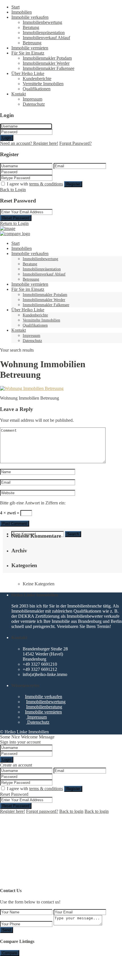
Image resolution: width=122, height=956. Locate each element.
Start (15, 7)
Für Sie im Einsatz (27, 53)
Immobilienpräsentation (44, 32)
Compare (9, 953)
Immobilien (21, 12)
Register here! (12, 811)
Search (73, 534)
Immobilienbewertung (42, 22)
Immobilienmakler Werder (46, 63)
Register (73, 184)
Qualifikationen (37, 88)
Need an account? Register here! (29, 143)
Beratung (31, 27)
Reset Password (15, 218)
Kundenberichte (37, 78)
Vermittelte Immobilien (43, 83)
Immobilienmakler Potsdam (47, 58)
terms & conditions (46, 183)
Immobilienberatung (44, 706)
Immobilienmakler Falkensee (48, 68)
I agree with (35, 183)
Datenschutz (34, 104)
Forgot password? (42, 811)
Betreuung (32, 42)
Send (6, 930)
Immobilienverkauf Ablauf (46, 37)
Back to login (71, 811)
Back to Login (13, 189)
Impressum (32, 99)
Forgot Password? (75, 143)
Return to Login (14, 223)
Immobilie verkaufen (30, 17)
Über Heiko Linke (27, 73)
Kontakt (18, 93)
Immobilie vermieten (29, 47)
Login (6, 138)
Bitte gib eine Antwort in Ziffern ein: (33, 502)
